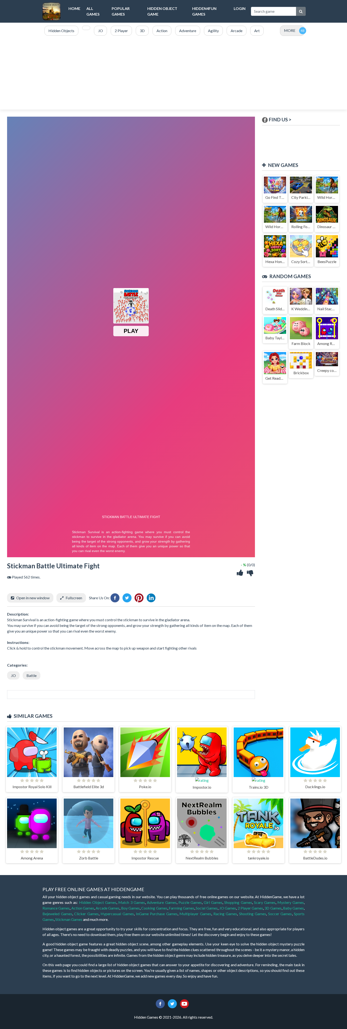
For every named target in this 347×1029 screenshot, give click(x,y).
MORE (289, 30)
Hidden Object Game (162, 11)
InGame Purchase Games (157, 913)
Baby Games (293, 908)
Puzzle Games (190, 902)
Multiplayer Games (195, 913)
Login (239, 8)
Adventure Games (161, 902)
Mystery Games (290, 902)
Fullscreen (74, 597)
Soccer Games (280, 913)
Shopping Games (238, 902)
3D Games (272, 908)
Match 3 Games (131, 902)
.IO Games (227, 908)
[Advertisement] (173, 73)
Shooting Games (252, 913)
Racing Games (225, 913)
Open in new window (33, 597)
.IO (13, 675)
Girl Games (213, 902)
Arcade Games (107, 908)
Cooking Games (154, 908)
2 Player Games (250, 908)
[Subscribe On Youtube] (184, 1003)
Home (74, 8)
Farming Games (181, 908)
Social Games (206, 908)
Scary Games (264, 902)
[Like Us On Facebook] (160, 1003)
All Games (93, 11)
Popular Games (121, 11)
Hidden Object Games (97, 902)
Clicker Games (86, 913)
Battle (31, 675)
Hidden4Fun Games (204, 11)
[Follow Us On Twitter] (172, 1003)
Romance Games (56, 908)
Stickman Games (68, 919)
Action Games (82, 908)
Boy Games (130, 908)
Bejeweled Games (57, 913)
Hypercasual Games (117, 913)
